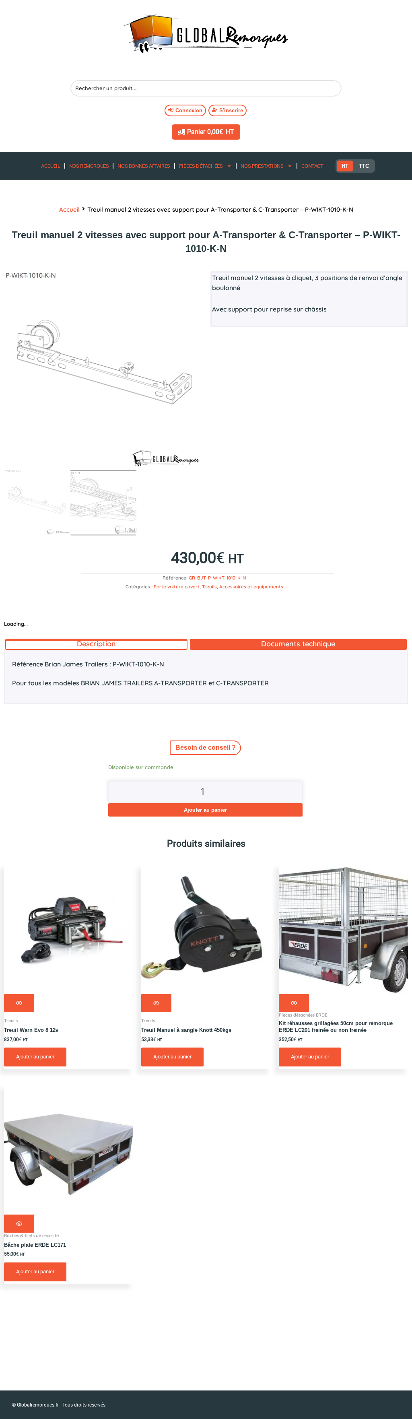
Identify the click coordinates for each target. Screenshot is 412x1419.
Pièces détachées (201, 166)
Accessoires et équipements (251, 587)
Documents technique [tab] (298, 643)
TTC (364, 166)
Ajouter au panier (205, 810)
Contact (312, 166)
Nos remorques (89, 166)
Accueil (50, 166)
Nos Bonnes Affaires (143, 166)
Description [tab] (96, 643)
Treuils (209, 587)
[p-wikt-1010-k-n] (103, 370)
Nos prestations (262, 166)
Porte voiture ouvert (177, 587)
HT (345, 166)
